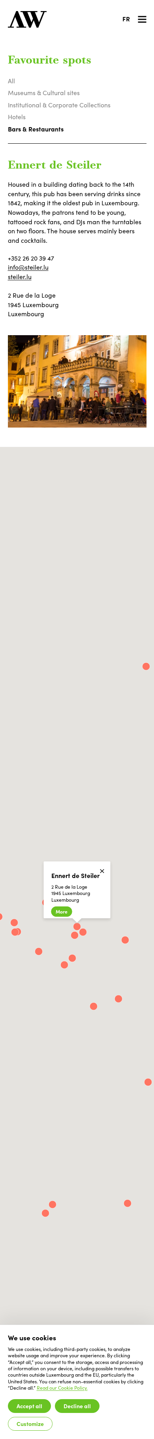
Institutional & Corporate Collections (59, 105)
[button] (39, 951)
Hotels (17, 117)
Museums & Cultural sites (44, 92)
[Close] (102, 871)
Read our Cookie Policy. (62, 1388)
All (11, 81)
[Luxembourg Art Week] (27, 19)
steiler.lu (20, 276)
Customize (30, 1424)
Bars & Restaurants (36, 128)
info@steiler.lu (28, 267)
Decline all (77, 1406)
